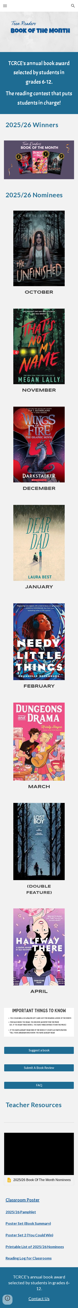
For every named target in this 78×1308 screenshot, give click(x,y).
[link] (39, 1159)
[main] (39, 83)
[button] (5, 5)
